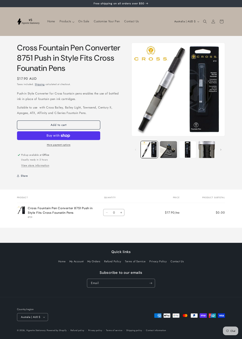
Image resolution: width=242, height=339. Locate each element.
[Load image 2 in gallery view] (168, 149)
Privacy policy (95, 330)
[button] (66, 21)
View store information (35, 165)
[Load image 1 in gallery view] (149, 149)
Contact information (156, 330)
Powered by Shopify (57, 330)
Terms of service (114, 330)
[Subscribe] (151, 283)
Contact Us (177, 261)
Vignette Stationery (36, 330)
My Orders (93, 261)
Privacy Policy (158, 261)
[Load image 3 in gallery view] (187, 149)
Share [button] (24, 176)
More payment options (59, 144)
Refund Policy (112, 261)
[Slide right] (221, 150)
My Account (76, 261)
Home (61, 261)
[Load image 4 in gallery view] (206, 149)
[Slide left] (135, 150)
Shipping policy (134, 330)
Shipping (40, 84)
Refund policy (77, 330)
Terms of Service (135, 261)
